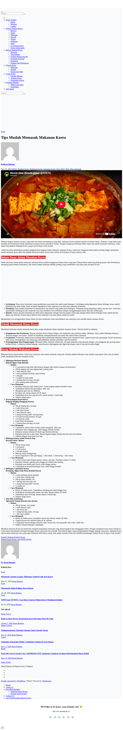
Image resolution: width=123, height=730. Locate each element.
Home (8, 685)
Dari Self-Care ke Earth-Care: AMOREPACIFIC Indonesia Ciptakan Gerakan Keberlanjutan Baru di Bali (45, 653)
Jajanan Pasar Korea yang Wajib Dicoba (16, 539)
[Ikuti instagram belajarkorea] (73, 718)
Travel (8, 614)
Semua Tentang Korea (14, 28)
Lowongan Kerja (17, 46)
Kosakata (14, 61)
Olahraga (14, 41)
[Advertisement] (61, 112)
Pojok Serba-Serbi (17, 48)
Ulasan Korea (11, 65)
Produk (13, 70)
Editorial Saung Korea (19, 692)
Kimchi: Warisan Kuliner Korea (13, 537)
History (4, 626)
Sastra (13, 33)
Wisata (13, 39)
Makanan (14, 35)
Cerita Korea (10, 74)
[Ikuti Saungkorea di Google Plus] (59, 718)
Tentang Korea (16, 78)
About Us (9, 687)
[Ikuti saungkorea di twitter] (55, 718)
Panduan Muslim (12, 82)
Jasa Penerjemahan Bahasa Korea (18, 698)
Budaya (13, 31)
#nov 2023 (60, 169)
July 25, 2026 (6, 635)
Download (10, 89)
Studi (13, 44)
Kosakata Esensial (17, 59)
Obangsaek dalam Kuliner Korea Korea (17, 588)
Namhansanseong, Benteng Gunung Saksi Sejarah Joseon (24, 630)
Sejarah (13, 37)
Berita (13, 22)
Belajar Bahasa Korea (14, 50)
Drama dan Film (17, 72)
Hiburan (14, 24)
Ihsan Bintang (9, 164)
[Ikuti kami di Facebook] (50, 718)
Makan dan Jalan (17, 85)
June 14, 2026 (6, 658)
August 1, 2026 (7, 623)
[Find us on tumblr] (68, 718)
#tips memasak (75, 169)
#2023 (14, 169)
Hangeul (14, 52)
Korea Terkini (11, 20)
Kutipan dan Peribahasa (20, 63)
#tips (67, 169)
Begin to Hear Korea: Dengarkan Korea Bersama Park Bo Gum (27, 619)
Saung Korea (6, 3)
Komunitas (15, 87)
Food (3, 132)
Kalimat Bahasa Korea (19, 57)
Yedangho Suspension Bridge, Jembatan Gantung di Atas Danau (27, 642)
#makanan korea (36, 169)
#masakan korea (49, 169)
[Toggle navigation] (2, 11)
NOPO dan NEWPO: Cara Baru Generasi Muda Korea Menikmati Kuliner (32, 600)
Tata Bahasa (15, 54)
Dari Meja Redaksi (13, 689)
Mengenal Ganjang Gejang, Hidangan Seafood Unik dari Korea (27, 577)
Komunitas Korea (17, 80)
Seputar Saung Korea (19, 694)
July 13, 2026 (6, 647)
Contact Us (10, 696)
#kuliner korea (23, 169)
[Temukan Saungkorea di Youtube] (64, 718)
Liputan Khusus (17, 76)
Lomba (13, 26)
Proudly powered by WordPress (13, 681)
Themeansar (46, 681)
